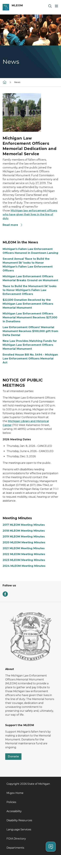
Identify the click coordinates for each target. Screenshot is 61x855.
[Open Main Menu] (56, 6)
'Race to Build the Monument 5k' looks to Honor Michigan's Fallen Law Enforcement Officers (29, 290)
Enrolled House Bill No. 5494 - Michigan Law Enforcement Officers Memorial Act (30, 358)
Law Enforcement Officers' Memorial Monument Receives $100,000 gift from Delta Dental (30, 331)
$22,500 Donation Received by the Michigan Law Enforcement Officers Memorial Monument (28, 303)
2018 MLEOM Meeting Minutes (24, 530)
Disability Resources (19, 820)
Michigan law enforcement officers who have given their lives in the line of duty (30, 214)
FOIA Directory (16, 838)
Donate (13, 756)
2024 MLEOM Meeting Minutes (24, 565)
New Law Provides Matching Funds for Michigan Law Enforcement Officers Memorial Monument (30, 344)
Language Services (19, 829)
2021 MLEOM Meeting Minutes (24, 548)
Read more (11, 224)
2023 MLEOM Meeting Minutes (24, 560)
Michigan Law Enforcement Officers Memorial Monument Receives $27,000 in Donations (30, 317)
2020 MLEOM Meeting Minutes (24, 542)
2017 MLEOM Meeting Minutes (24, 524)
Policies (11, 802)
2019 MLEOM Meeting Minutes (24, 536)
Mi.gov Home (15, 793)
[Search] (50, 6)
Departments (15, 847)
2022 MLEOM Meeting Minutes (24, 554)
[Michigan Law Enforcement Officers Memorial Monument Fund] (5, 82)
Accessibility (14, 811)
